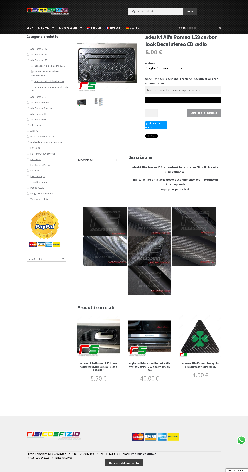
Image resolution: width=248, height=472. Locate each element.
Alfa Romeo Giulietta (41, 108)
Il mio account (68, 27)
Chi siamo (44, 27)
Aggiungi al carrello (204, 112)
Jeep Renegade (39, 182)
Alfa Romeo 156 (38, 54)
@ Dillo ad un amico (153, 125)
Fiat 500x (35, 147)
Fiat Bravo (35, 159)
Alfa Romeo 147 (38, 48)
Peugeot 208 (37, 187)
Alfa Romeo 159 (38, 60)
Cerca (190, 11)
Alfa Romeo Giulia (39, 102)
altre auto (35, 125)
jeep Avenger (37, 176)
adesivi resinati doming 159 (49, 81)
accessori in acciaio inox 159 (49, 65)
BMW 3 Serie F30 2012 (42, 136)
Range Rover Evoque (41, 193)
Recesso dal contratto (124, 463)
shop (30, 27)
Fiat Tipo (35, 170)
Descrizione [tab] (85, 160)
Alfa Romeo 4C (38, 96)
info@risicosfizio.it (143, 454)
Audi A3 (34, 130)
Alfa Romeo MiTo (39, 119)
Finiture (150, 63)
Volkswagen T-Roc (40, 199)
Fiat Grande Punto (40, 165)
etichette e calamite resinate (46, 142)
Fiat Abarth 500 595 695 (42, 153)
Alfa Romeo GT (38, 114)
